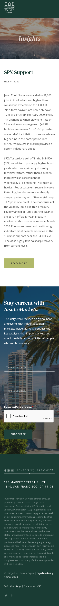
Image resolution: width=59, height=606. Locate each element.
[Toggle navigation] (37, 8)
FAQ (6, 586)
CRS (39, 586)
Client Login (15, 586)
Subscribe (18, 434)
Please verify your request (18, 407)
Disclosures (29, 586)
